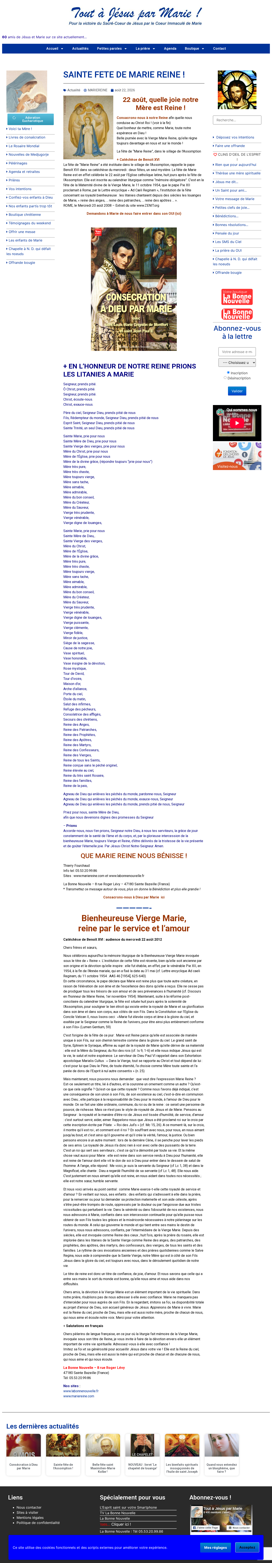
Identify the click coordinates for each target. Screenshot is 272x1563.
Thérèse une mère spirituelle (238, 173)
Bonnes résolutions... (231, 225)
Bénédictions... (226, 216)
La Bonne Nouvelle (115, 1518)
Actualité (73, 90)
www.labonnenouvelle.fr (81, 1391)
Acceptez (247, 1547)
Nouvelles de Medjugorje (29, 154)
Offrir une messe (22, 232)
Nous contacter (29, 1507)
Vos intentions (20, 189)
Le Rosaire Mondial (24, 146)
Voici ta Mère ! (20, 129)
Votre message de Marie (234, 199)
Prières (14, 180)
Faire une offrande (230, 146)
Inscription (239, 373)
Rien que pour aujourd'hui (235, 164)
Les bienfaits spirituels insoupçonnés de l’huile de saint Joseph (182, 1468)
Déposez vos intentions (235, 137)
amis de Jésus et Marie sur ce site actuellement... (44, 37)
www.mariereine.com (78, 1396)
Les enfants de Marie (25, 240)
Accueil (52, 49)
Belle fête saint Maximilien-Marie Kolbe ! (103, 1468)
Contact (219, 49)
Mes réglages (215, 1547)
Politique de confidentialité (38, 1523)
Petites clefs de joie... (232, 207)
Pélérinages (18, 163)
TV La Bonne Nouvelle (117, 1513)
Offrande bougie (22, 262)
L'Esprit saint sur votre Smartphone (128, 1507)
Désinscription (239, 378)
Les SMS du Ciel (228, 242)
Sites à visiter (27, 1512)
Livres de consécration (27, 137)
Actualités (80, 49)
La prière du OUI (228, 250)
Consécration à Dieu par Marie (23, 1466)
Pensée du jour (227, 233)
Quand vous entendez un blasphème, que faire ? (222, 1468)
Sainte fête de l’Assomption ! (63, 1466)
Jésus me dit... (226, 182)
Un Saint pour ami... (231, 190)
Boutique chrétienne (25, 214)
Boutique (192, 49)
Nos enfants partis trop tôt (30, 206)
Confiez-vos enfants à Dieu (31, 197)
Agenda (170, 49)
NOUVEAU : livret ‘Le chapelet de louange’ (142, 1466)
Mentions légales (30, 1517)
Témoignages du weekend (30, 223)
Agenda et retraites (24, 171)
